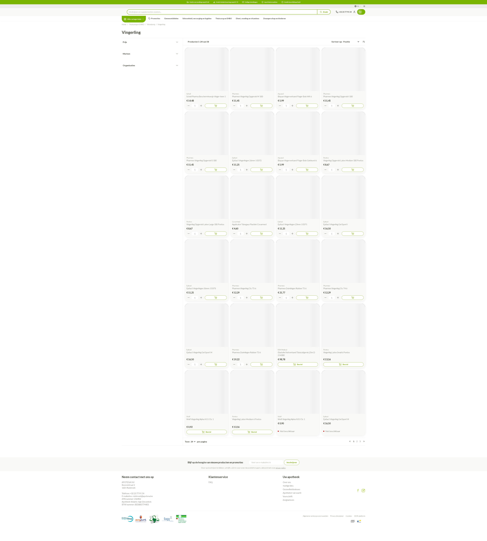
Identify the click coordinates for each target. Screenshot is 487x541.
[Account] (354, 12)
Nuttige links (288, 485)
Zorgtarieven (288, 500)
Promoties (129, 25)
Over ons (287, 482)
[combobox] (222, 11)
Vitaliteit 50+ (138, 59)
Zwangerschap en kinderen (138, 51)
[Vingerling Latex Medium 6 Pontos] (252, 392)
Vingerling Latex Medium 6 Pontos (246, 419)
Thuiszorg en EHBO (138, 73)
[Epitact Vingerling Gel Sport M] (206, 325)
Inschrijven (292, 462)
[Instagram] (363, 490)
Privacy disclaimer (337, 516)
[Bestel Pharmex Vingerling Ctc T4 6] (353, 297)
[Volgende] (363, 441)
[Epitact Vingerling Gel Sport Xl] (343, 392)
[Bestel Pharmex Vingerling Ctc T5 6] (261, 297)
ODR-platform (359, 516)
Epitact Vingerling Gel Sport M (199, 352)
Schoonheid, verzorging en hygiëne (138, 32)
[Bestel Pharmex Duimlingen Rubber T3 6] (261, 364)
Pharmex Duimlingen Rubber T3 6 (246, 352)
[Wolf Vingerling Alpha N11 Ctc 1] (206, 392)
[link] (350, 441)
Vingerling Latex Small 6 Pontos (336, 352)
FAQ (210, 482)
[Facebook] (358, 490)
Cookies (349, 516)
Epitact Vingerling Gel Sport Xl (336, 419)
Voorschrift (287, 496)
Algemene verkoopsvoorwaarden (315, 516)
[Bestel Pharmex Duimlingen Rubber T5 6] (307, 297)
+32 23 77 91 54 (137, 493)
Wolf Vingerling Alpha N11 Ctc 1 (200, 419)
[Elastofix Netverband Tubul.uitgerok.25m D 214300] (298, 325)
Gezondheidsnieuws (291, 489)
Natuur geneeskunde (138, 66)
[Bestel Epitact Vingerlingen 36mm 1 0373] (216, 297)
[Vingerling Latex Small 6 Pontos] (343, 325)
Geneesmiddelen (138, 80)
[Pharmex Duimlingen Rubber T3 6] (252, 325)
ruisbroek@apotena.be (143, 496)
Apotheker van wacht (292, 493)
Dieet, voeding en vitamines (138, 41)
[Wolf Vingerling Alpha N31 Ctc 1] (298, 392)
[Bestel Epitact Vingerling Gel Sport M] (216, 364)
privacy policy (281, 468)
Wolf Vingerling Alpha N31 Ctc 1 (291, 419)
